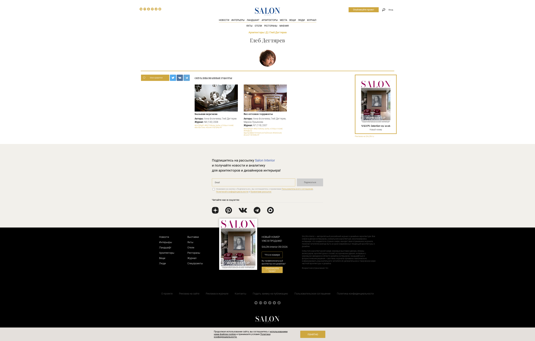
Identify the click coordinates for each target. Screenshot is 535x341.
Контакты (240, 293)
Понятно (313, 334)
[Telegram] (186, 78)
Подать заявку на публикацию (270, 293)
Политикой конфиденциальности (232, 192)
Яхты (249, 26)
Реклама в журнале (217, 293)
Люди (301, 20)
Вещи (292, 20)
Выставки (193, 236)
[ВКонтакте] (180, 78)
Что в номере (272, 254)
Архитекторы (270, 20)
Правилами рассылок (261, 192)
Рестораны (270, 26)
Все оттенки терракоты (258, 114)
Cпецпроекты (195, 263)
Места (283, 20)
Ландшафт (253, 20)
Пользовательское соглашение (312, 293)
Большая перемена (206, 114)
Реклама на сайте (189, 293)
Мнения (284, 26)
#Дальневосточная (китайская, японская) (263, 133)
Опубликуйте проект (363, 9)
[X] (173, 78)
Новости (224, 20)
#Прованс (248, 131)
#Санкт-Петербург (214, 127)
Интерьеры (238, 20)
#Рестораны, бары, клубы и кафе (219, 125)
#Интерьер (199, 125)
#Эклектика (200, 127)
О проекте (167, 293)
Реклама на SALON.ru (364, 136)
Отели (258, 26)
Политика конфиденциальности (355, 293)
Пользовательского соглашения (297, 189)
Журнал (311, 20)
